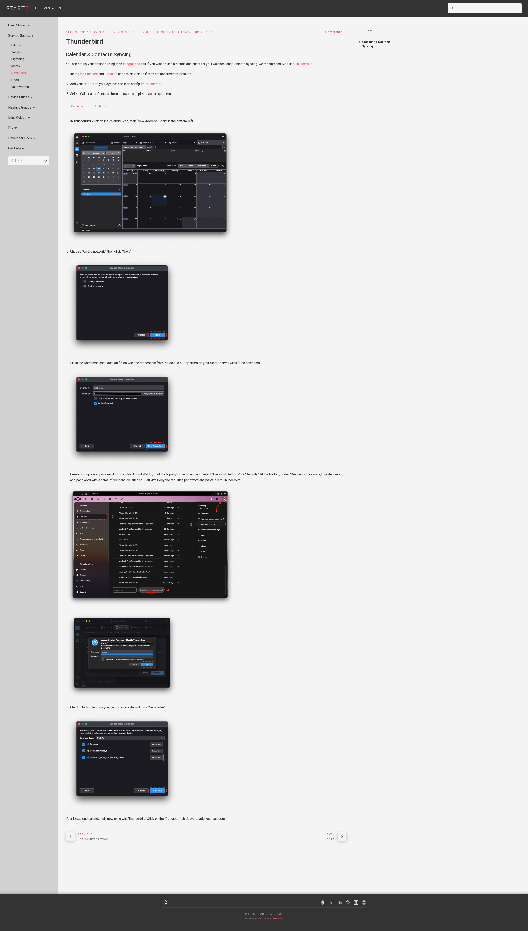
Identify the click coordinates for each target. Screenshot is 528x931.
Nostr (15, 80)
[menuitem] (334, 32)
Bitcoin (16, 45)
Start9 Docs (76, 32)
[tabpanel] (206, 470)
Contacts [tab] (100, 106)
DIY (10, 128)
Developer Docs (20, 138)
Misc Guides (17, 118)
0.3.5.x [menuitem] (17, 160)
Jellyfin (16, 52)
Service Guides (101, 32)
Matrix (15, 66)
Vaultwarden (20, 87)
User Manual (17, 25)
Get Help (14, 148)
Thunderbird (303, 64)
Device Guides (18, 97)
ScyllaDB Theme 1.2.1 (270, 919)
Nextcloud (126, 32)
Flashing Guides (19, 107)
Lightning (17, 59)
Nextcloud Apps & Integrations (163, 32)
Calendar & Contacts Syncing (98, 54)
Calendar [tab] (77, 106)
